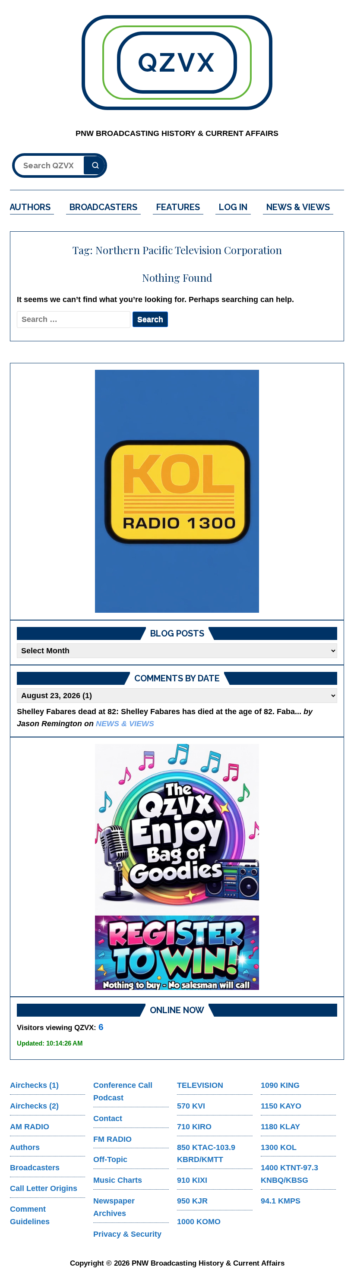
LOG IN (233, 207)
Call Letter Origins (43, 1188)
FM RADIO (112, 1139)
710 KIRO (194, 1126)
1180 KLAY (280, 1126)
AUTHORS (30, 207)
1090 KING (280, 1085)
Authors (25, 1147)
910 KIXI (192, 1180)
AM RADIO (29, 1126)
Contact (107, 1118)
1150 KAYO (281, 1106)
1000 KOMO (199, 1221)
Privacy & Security (127, 1234)
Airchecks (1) (34, 1085)
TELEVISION (200, 1085)
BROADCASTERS (103, 207)
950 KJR (192, 1201)
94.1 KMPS (280, 1201)
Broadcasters (35, 1167)
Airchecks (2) (34, 1106)
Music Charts (117, 1180)
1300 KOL (279, 1147)
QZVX (177, 62)
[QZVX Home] (177, 491)
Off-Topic (110, 1159)
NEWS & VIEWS (298, 207)
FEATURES (178, 207)
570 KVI (191, 1106)
